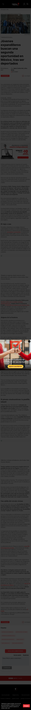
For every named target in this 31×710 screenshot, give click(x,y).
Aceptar (26, 706)
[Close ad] (29, 341)
